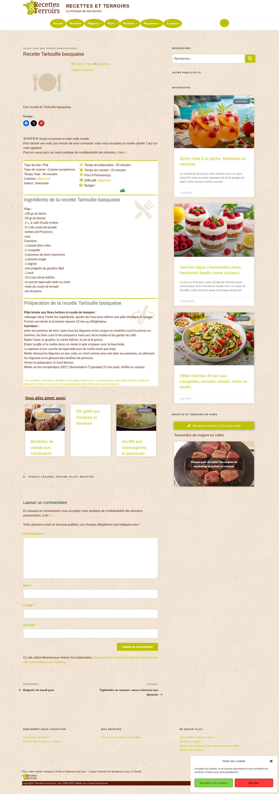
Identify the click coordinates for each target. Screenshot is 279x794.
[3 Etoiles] (30, 138)
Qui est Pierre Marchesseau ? (197, 737)
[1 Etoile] (24, 138)
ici (125, 152)
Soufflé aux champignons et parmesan (134, 447)
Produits (128, 23)
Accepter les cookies (214, 783)
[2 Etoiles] (27, 138)
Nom (27, 585)
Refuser (254, 783)
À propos (173, 23)
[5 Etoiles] (36, 138)
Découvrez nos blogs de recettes (121, 737)
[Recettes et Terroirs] (29, 779)
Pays (111, 23)
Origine (76, 70)
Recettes (75, 23)
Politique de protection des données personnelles (209, 745)
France (88, 70)
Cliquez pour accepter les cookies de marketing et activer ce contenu (214, 464)
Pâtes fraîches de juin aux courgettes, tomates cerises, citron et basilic (213, 381)
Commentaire (33, 533)
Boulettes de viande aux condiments (42, 447)
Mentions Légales (190, 741)
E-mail (28, 605)
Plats (89, 64)
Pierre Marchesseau (61, 48)
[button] (271, 761)
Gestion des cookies (192, 749)
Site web (29, 625)
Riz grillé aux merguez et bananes (88, 417)
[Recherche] (250, 58)
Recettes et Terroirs (98, 6)
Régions (93, 23)
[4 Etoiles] (33, 138)
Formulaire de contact (36, 737)
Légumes (104, 64)
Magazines (151, 23)
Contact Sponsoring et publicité (41, 741)
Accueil (58, 23)
